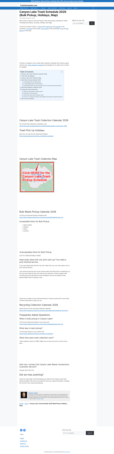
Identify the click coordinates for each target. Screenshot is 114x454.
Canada (43, 8)
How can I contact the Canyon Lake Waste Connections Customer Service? (43, 96)
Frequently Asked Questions (29, 89)
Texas (40, 26)
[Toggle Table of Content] (61, 72)
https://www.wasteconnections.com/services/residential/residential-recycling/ (43, 310)
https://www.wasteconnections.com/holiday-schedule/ (36, 136)
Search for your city (78, 20)
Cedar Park (48, 26)
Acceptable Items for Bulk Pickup (32, 82)
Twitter (42, 398)
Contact (75, 8)
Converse (29, 28)
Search (90, 433)
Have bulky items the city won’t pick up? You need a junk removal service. (43, 85)
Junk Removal (62, 8)
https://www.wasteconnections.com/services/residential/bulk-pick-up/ (41, 217)
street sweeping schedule (36, 65)
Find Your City (66, 430)
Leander (57, 26)
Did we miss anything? (27, 98)
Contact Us (23, 441)
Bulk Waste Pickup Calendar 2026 (31, 80)
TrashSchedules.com (28, 5)
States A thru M (23, 8)
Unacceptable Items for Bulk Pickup (33, 83)
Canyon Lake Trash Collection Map (31, 78)
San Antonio (45, 28)
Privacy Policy (24, 446)
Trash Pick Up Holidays (27, 76)
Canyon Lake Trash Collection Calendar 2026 (34, 74)
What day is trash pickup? (30, 93)
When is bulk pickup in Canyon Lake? (33, 91)
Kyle (61, 28)
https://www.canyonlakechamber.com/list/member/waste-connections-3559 (43, 126)
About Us (69, 8)
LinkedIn (38, 398)
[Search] (92, 23)
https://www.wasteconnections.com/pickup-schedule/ (36, 333)
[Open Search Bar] (93, 8)
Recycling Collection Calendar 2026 (31, 87)
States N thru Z (34, 8)
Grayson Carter (33, 393)
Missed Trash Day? (52, 8)
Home (21, 403)
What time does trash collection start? (34, 95)
